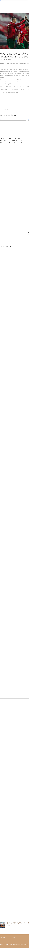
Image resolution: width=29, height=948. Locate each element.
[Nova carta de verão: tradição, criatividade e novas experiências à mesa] (13, 127)
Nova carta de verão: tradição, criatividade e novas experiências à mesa (13, 141)
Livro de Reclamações (14, 937)
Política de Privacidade (4, 937)
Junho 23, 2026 (10, 925)
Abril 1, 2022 (3, 59)
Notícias (10, 59)
